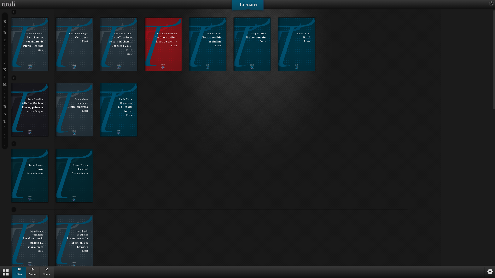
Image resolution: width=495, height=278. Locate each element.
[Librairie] (247, 6)
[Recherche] (491, 3)
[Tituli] (8, 1)
